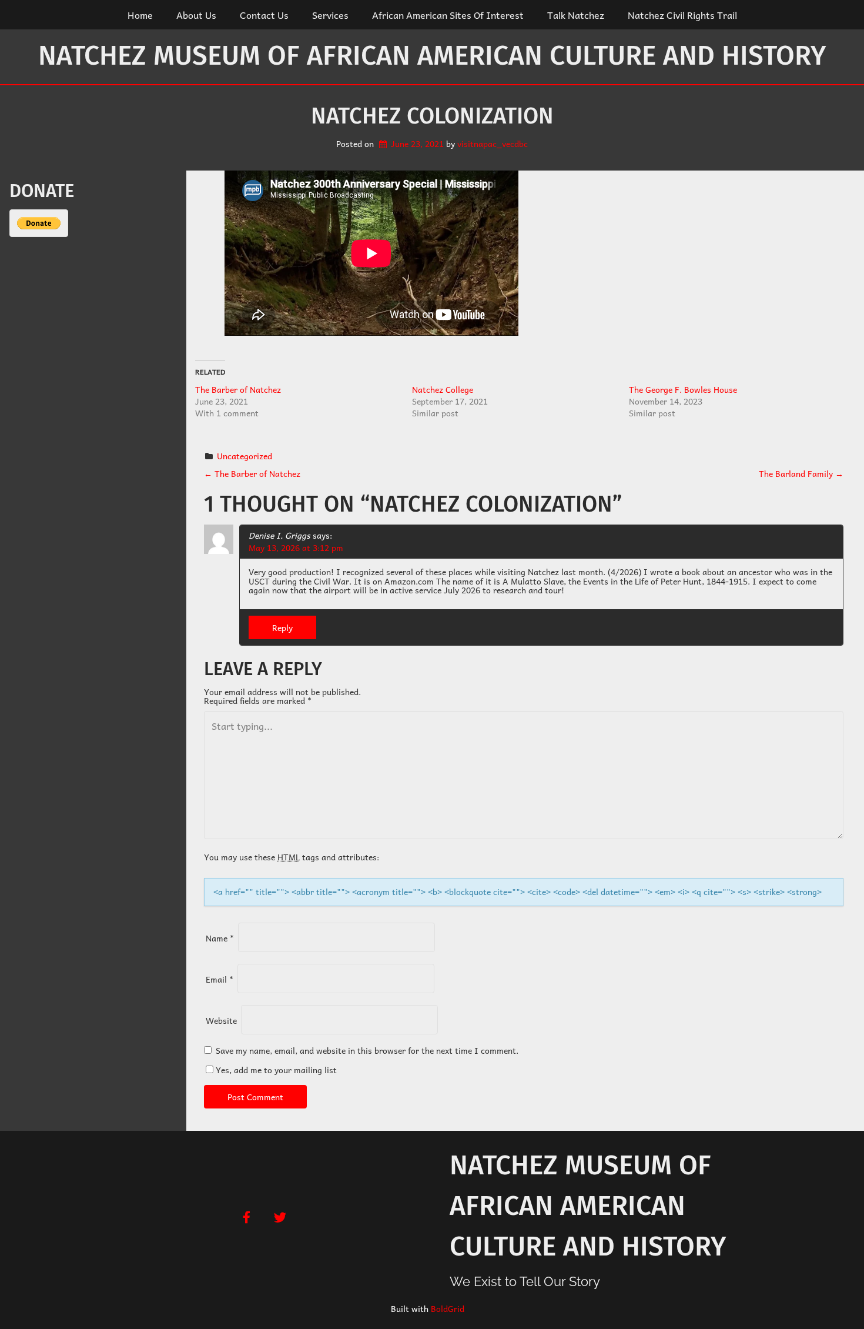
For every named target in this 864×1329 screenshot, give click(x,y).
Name (220, 937)
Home (140, 14)
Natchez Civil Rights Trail (682, 14)
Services (330, 14)
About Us (196, 14)
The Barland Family (801, 473)
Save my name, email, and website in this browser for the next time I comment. (367, 1050)
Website (221, 1020)
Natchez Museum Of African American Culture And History (432, 55)
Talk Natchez (575, 14)
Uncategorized (244, 455)
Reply (282, 627)
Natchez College (442, 389)
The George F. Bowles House (683, 389)
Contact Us (264, 14)
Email (219, 979)
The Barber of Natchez (238, 389)
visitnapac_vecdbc (492, 143)
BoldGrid (447, 1308)
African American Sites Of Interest (448, 14)
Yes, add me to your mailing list (275, 1069)
